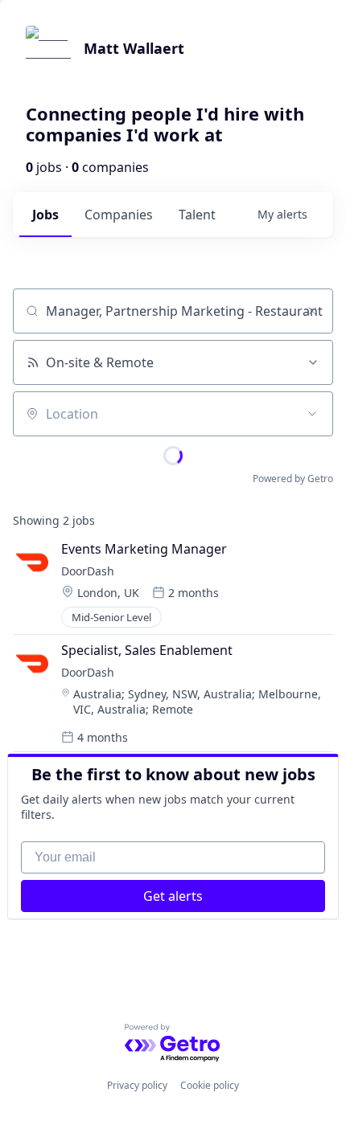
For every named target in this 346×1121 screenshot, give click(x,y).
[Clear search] (312, 311)
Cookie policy (209, 1085)
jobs (45, 214)
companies (118, 214)
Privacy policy (137, 1085)
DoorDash (87, 571)
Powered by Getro (293, 478)
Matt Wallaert (134, 48)
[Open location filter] (312, 414)
